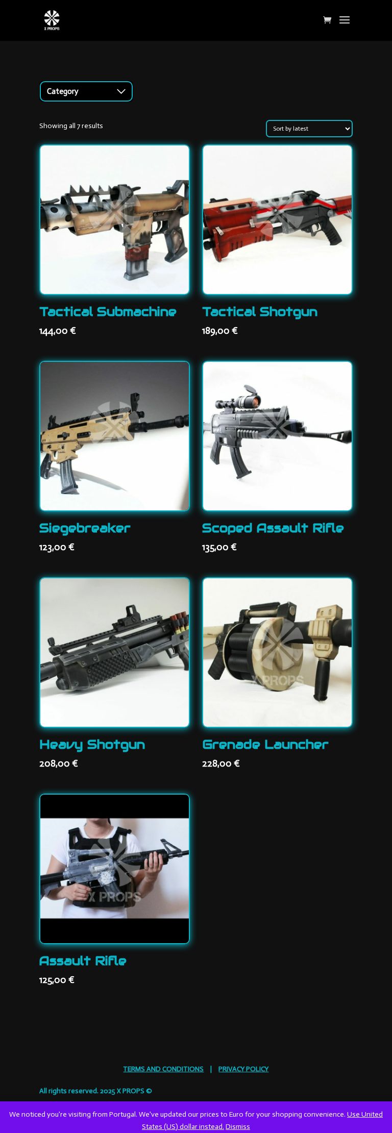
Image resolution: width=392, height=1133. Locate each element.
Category (62, 91)
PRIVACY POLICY (243, 1069)
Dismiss (238, 1126)
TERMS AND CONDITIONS (163, 1069)
